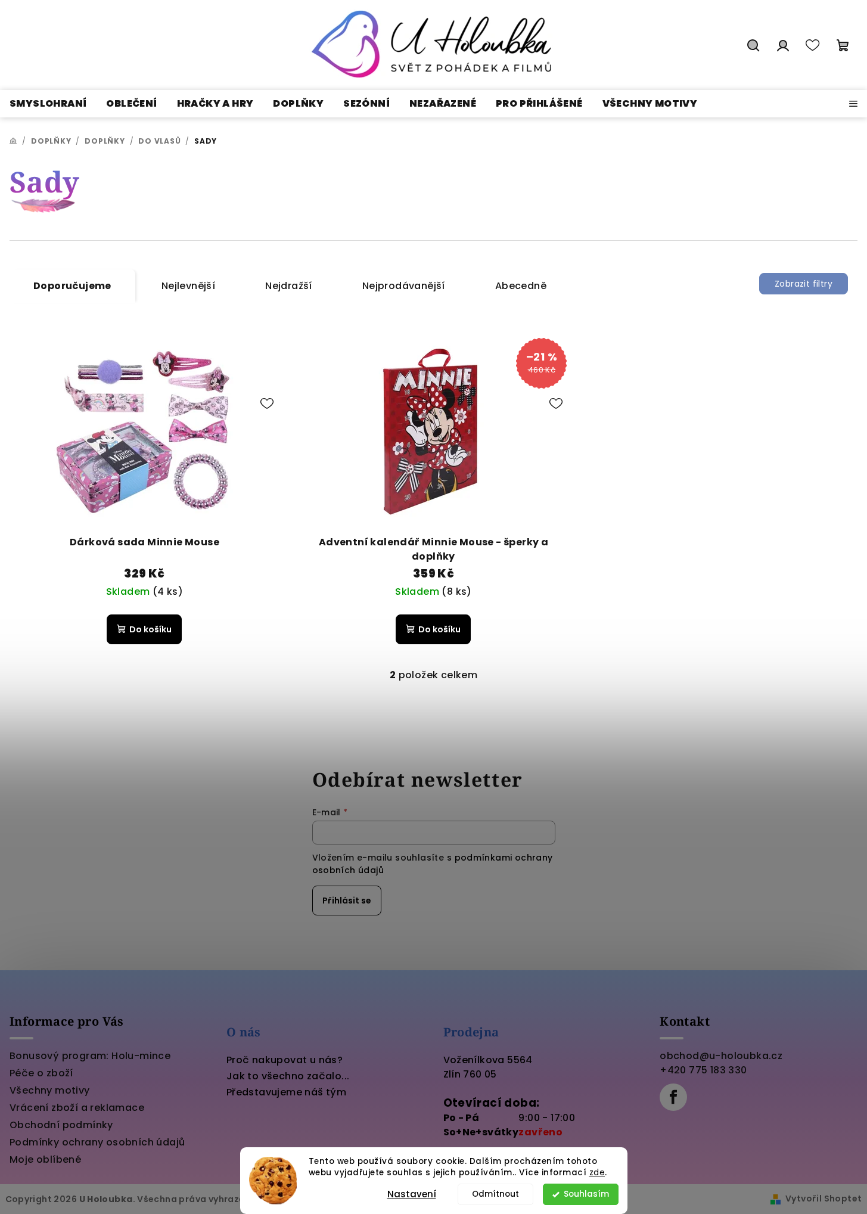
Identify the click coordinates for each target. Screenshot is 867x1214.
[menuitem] (48, 103)
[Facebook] (673, 1097)
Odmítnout (495, 1194)
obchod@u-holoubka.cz (721, 1056)
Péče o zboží (41, 1073)
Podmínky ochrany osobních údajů (97, 1142)
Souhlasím (586, 1194)
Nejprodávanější (403, 286)
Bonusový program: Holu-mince (90, 1056)
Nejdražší (288, 286)
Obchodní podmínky (61, 1125)
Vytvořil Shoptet (823, 1198)
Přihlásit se (346, 900)
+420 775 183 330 (703, 1070)
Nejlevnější (188, 286)
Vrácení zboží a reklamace (77, 1107)
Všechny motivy (50, 1090)
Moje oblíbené (45, 1159)
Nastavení (411, 1194)
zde (597, 1172)
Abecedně (520, 286)
